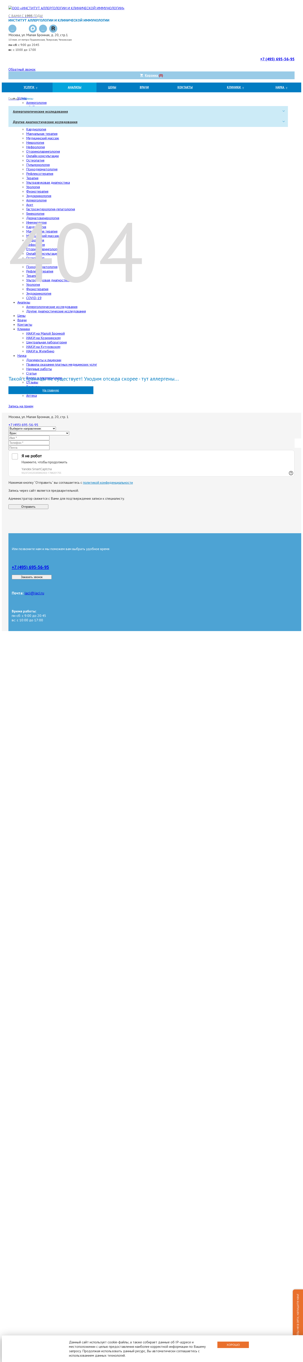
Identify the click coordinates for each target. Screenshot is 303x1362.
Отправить (28, 506)
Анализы (74, 87)
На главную (51, 390)
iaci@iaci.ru (34, 593)
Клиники (234, 87)
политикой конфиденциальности (108, 482)
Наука (280, 87)
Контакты (185, 87)
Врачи (144, 87)
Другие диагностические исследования (45, 122)
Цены (112, 87)
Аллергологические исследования (40, 111)
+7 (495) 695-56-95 (30, 567)
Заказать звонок (32, 577)
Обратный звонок (21, 69)
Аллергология (36, 102)
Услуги (29, 87)
